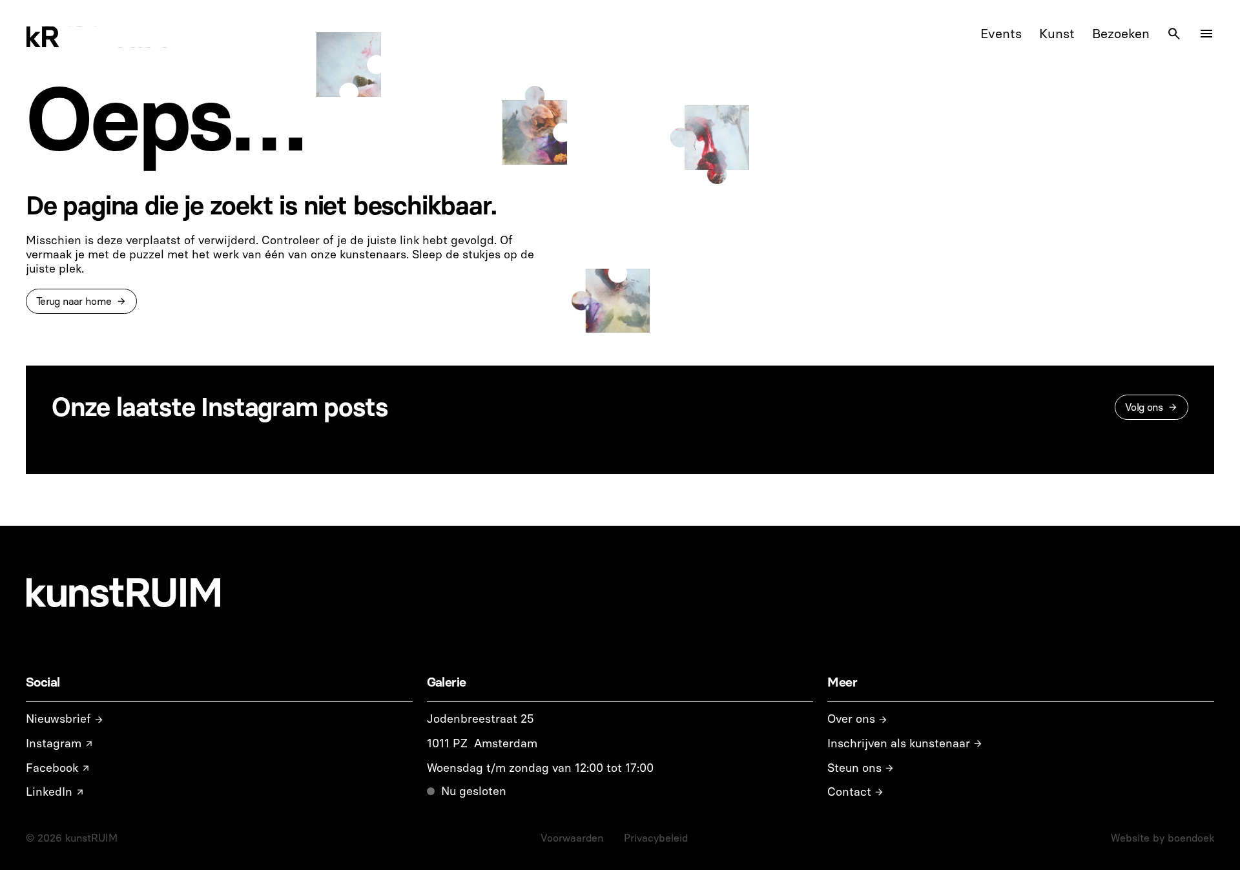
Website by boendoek (1162, 838)
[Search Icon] (1174, 33)
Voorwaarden (572, 838)
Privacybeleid (656, 838)
